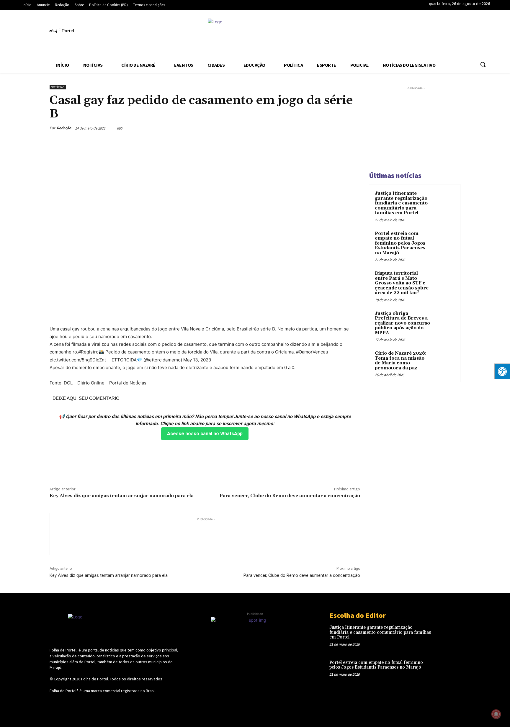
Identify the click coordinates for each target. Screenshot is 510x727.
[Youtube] (483, 34)
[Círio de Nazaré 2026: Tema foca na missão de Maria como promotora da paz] (444, 360)
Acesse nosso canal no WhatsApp (205, 433)
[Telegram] (429, 34)
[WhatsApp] (469, 34)
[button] (483, 64)
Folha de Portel (94, 679)
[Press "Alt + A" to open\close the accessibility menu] (502, 371)
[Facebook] (388, 34)
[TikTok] (442, 34)
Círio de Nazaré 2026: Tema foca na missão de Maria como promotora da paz (400, 361)
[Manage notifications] (496, 714)
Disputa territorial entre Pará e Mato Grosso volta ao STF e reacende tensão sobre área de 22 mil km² (402, 283)
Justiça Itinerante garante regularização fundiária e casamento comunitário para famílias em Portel (401, 203)
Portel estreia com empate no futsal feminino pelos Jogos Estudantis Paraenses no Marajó (400, 243)
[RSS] (415, 34)
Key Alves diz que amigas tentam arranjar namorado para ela (122, 496)
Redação (64, 127)
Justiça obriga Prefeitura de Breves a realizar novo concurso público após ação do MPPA (402, 323)
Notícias (58, 87)
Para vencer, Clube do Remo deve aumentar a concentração (290, 496)
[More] (354, 128)
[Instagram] (401, 34)
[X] (456, 34)
